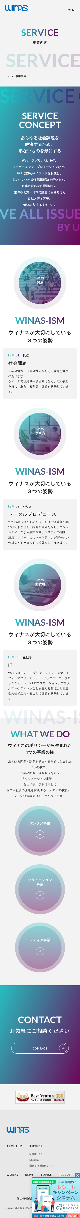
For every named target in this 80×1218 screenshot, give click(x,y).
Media (34, 1159)
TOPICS (46, 1174)
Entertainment (40, 1165)
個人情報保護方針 (28, 1198)
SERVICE (35, 1146)
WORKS (12, 1174)
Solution (35, 1153)
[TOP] (16, 8)
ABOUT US (15, 1146)
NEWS (29, 1174)
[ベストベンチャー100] (40, 1097)
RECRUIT (65, 1174)
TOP (6, 76)
